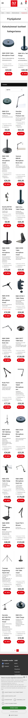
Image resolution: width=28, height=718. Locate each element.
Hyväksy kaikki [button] (14, 708)
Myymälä (16, 666)
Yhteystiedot (17, 669)
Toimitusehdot (17, 675)
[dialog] (14, 696)
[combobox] (24, 677)
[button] (14, 715)
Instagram (7, 666)
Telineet (8, 12)
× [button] (26, 677)
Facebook (7, 663)
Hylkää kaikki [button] (14, 711)
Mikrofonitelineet (15, 12)
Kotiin (3, 12)
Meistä (15, 663)
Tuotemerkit (17, 672)
